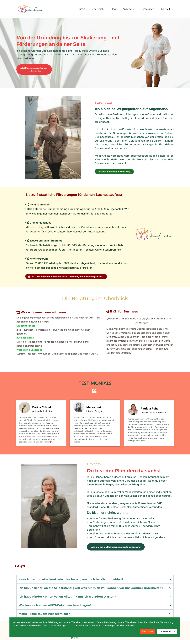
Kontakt (165, 9)
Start (82, 9)
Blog (113, 9)
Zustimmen (147, 631)
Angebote (128, 9)
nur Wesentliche (167, 631)
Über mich (98, 9)
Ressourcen (147, 9)
